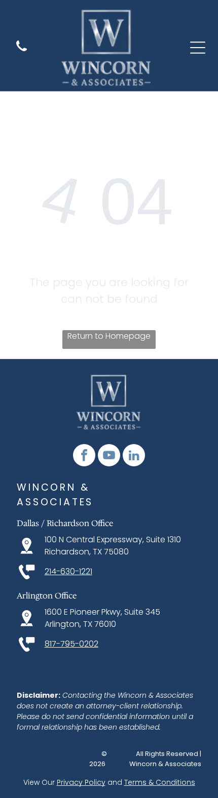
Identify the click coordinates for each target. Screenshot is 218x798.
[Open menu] (197, 47)
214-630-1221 (68, 571)
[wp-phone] (21, 52)
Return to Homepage (109, 336)
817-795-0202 (71, 644)
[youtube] (109, 456)
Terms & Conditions (159, 782)
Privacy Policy (81, 782)
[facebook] (84, 456)
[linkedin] (134, 456)
